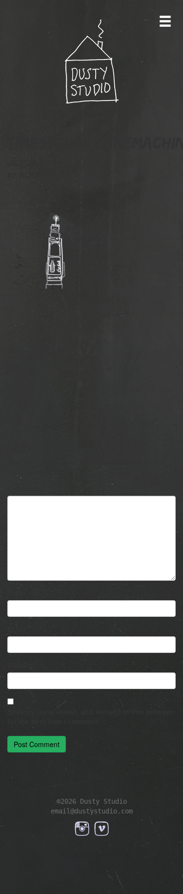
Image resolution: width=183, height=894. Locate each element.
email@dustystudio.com (92, 811)
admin (31, 175)
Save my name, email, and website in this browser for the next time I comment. (90, 716)
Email (18, 629)
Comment (25, 488)
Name (18, 593)
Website (20, 665)
